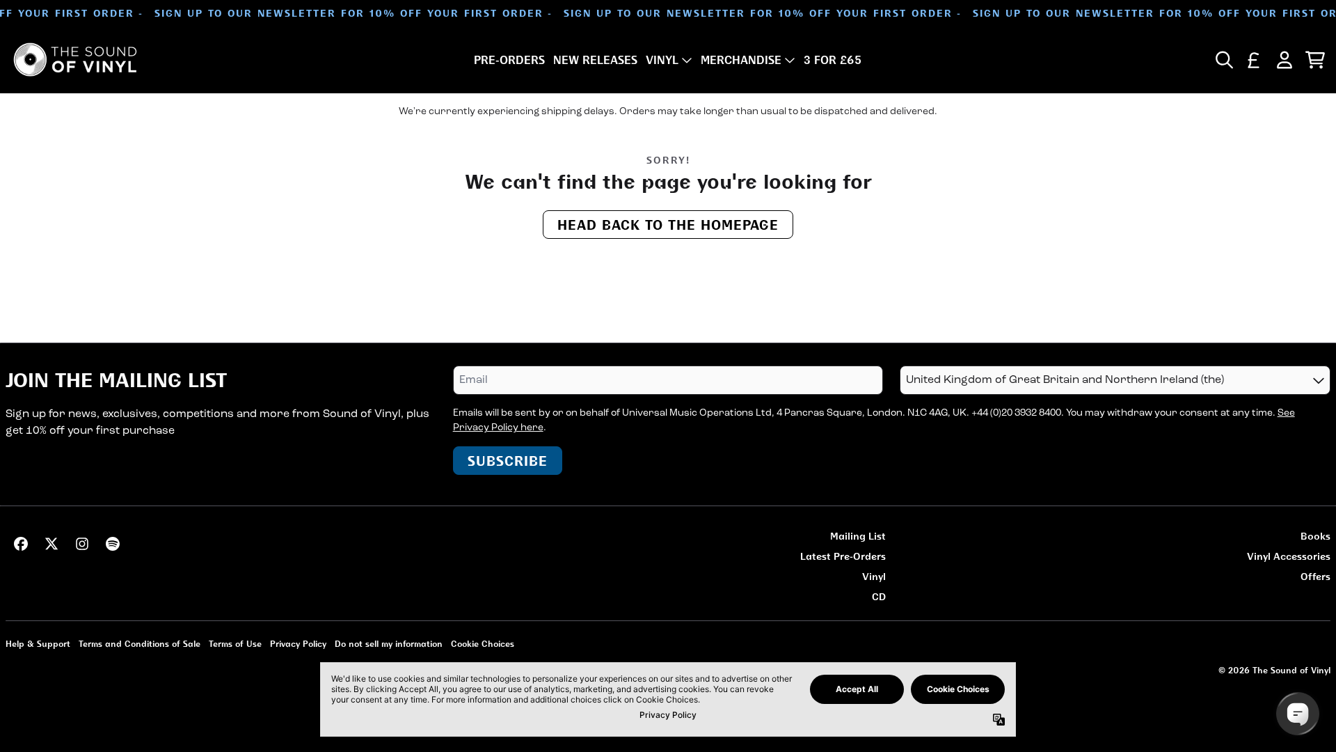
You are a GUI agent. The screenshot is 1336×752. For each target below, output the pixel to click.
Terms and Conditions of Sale (139, 644)
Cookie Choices (482, 644)
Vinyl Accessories (1288, 556)
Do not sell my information (389, 644)
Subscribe (508, 461)
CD (879, 596)
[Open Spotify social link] (112, 543)
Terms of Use (235, 644)
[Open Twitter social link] (51, 543)
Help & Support (38, 644)
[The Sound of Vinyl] (75, 59)
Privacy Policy (298, 644)
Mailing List (858, 536)
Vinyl (874, 576)
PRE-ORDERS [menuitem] (509, 60)
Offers (1315, 576)
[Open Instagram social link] (82, 543)
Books (1315, 536)
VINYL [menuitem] (662, 60)
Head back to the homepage (668, 225)
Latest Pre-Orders (843, 556)
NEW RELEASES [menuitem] (595, 60)
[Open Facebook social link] (21, 543)
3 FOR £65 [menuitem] (832, 60)
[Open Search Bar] (1223, 60)
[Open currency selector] (1254, 60)
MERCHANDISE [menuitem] (741, 60)
